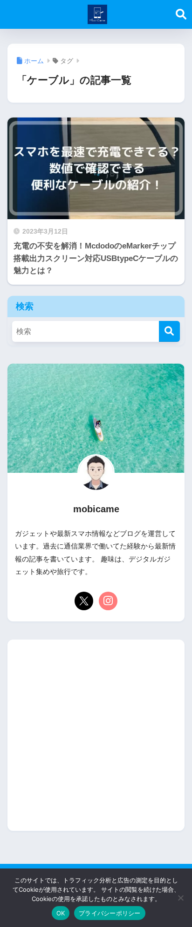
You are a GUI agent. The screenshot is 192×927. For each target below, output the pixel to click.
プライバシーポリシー (110, 913)
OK (60, 913)
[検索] (169, 331)
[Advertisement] (96, 735)
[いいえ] (180, 897)
